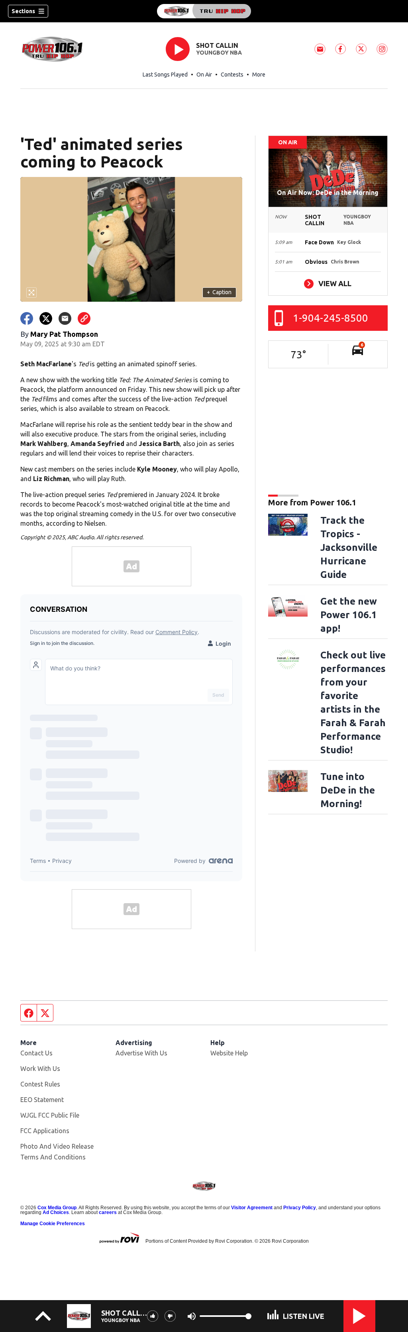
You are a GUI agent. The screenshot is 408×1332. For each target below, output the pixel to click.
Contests (232, 74)
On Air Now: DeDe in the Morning (328, 192)
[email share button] (65, 318)
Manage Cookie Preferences (52, 1223)
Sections (23, 11)
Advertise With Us (141, 1053)
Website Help (229, 1053)
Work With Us (40, 1068)
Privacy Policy (299, 1207)
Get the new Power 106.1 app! (348, 615)
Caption (219, 292)
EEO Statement (42, 1099)
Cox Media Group (56, 1207)
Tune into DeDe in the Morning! (347, 790)
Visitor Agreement (252, 1207)
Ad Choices (56, 1212)
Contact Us (36, 1053)
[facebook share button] (26, 318)
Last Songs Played (165, 74)
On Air (204, 74)
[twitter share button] (45, 318)
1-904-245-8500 (330, 318)
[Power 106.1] (204, 11)
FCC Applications (44, 1130)
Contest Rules (40, 1084)
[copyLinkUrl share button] (84, 318)
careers (108, 1212)
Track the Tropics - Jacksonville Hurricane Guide (348, 547)
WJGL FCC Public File (49, 1115)
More (258, 74)
